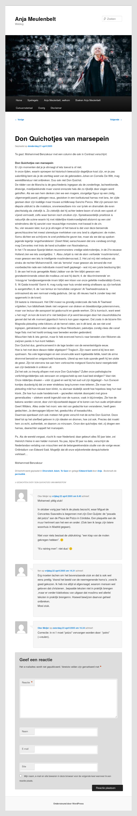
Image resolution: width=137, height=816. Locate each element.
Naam (25, 731)
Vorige (19, 119)
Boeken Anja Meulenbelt (88, 100)
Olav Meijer (43, 627)
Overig (41, 107)
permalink (20, 474)
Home (19, 100)
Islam (57, 470)
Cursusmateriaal (24, 107)
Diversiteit (47, 470)
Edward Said (85, 470)
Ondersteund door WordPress (68, 803)
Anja (100, 470)
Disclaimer (56, 107)
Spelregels (32, 100)
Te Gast (64, 470)
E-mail (25, 748)
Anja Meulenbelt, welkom (57, 100)
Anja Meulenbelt (35, 18)
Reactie (27, 682)
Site (24, 766)
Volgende (116, 119)
